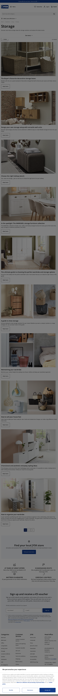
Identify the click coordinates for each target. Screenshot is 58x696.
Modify (11, 690)
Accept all (47, 690)
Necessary (30, 690)
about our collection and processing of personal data (30, 682)
